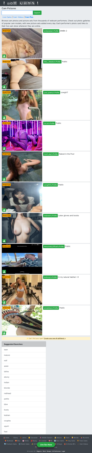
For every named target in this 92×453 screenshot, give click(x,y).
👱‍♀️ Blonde (75, 438)
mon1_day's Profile (51, 154)
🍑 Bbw (17, 441)
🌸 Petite (25, 441)
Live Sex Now (46, 445)
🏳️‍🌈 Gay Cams (70, 441)
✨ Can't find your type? (46, 338)
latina (6, 371)
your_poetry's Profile (51, 92)
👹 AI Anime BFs (69, 444)
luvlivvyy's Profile (50, 277)
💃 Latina (23, 438)
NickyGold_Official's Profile (54, 246)
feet (5, 431)
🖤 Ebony (14, 438)
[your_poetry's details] (4, 117)
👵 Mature (58, 438)
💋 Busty (34, 441)
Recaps (49, 451)
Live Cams (7, 17)
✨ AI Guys (58, 444)
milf (5, 360)
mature (7, 355)
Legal (63, 451)
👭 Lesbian (43, 441)
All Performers (56, 451)
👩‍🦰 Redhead (9, 441)
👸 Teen (66, 438)
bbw (6, 404)
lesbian (7, 415)
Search (37, 13)
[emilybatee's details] (4, 56)
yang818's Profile (50, 185)
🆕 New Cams (59, 441)
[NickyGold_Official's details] (4, 271)
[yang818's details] (4, 210)
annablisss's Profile (51, 308)
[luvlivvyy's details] (4, 302)
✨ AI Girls (35, 444)
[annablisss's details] (4, 333)
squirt (6, 426)
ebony (6, 377)
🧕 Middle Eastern (46, 438)
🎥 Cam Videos (82, 444)
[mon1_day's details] (4, 179)
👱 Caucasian (33, 438)
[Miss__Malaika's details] (4, 87)
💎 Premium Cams (10, 444)
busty (6, 410)
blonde (7, 388)
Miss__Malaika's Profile (52, 62)
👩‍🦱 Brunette (85, 438)
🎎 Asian (6, 438)
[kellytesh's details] (4, 241)
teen (6, 350)
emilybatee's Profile (51, 31)
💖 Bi (50, 441)
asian (6, 366)
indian (6, 382)
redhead (7, 393)
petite (6, 399)
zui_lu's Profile (49, 123)
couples (7, 421)
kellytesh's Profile (50, 216)
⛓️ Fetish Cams (24, 444)
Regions (39, 451)
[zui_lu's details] (4, 148)
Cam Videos (18, 17)
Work (44, 451)
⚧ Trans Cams (82, 441)
